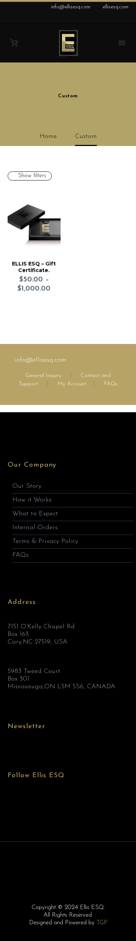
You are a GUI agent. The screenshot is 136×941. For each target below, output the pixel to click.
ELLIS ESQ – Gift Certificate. (34, 266)
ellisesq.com (115, 7)
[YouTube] (124, 18)
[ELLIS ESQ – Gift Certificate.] (34, 221)
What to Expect (35, 514)
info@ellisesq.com (70, 7)
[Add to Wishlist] (53, 195)
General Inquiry (43, 375)
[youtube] (52, 803)
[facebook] (12, 803)
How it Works (31, 500)
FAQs (111, 384)
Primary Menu (121, 42)
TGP (101, 923)
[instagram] (38, 803)
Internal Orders (35, 527)
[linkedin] (25, 803)
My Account (71, 384)
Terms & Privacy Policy (45, 541)
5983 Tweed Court (34, 671)
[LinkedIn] (103, 18)
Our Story (26, 486)
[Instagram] (113, 18)
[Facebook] (92, 18)
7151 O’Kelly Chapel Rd (41, 627)
